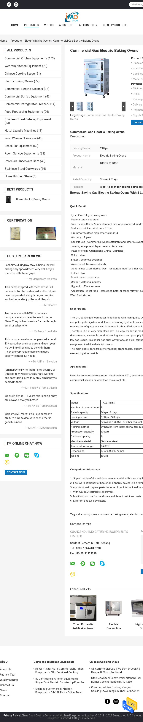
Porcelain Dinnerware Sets (22, 161)
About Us (65, 25)
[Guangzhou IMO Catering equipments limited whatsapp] (19, 455)
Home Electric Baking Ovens (33, 199)
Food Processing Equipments (24, 111)
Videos (48, 25)
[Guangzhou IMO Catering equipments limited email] (9, 455)
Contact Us (7, 685)
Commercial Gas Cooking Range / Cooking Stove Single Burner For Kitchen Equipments (115, 690)
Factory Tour (87, 25)
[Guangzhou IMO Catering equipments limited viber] (9, 462)
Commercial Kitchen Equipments (26, 58)
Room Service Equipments (22, 153)
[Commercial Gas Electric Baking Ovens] (96, 78)
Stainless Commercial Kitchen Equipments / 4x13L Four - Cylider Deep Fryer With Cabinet (58, 691)
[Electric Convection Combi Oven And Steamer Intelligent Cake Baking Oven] (114, 608)
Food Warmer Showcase (20, 138)
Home (15, 25)
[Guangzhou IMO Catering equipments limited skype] (39, 455)
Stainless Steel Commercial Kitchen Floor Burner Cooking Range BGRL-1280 (116, 680)
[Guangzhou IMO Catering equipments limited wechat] (29, 455)
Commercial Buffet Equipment (25, 96)
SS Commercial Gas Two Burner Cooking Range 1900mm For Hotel (115, 670)
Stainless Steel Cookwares (22, 168)
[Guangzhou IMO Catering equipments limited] (71, 16)
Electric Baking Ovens (38, 40)
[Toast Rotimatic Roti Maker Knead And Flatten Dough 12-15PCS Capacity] (83, 608)
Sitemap (5, 695)
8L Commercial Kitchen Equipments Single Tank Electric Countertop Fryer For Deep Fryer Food (60, 681)
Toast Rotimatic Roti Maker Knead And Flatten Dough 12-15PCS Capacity (83, 626)
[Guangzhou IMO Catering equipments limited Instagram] (16, 4)
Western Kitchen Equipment (23, 66)
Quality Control (115, 25)
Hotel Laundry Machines (20, 130)
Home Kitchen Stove (18, 176)
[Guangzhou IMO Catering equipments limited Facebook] (9, 4)
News (3, 690)
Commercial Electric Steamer (24, 89)
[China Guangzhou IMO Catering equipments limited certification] (15, 233)
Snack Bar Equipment (18, 146)
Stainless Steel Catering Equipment (28, 119)
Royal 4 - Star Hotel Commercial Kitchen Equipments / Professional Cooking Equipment (59, 671)
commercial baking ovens (113, 514)
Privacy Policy (12, 715)
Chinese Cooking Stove (20, 73)
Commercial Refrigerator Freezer (26, 104)
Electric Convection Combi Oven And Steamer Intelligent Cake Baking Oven (114, 626)
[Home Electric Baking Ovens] (8, 199)
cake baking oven (86, 514)
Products (31, 25)
